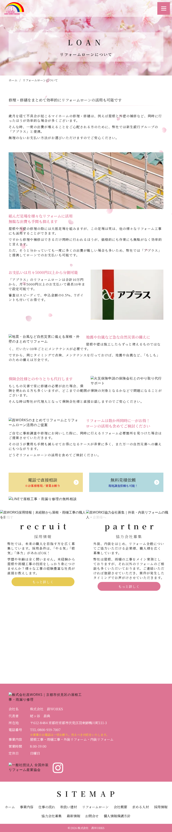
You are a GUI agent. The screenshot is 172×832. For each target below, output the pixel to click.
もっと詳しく (43, 581)
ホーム (13, 80)
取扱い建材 (68, 807)
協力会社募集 (52, 816)
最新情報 (73, 816)
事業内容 (26, 807)
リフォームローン (95, 807)
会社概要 (120, 807)
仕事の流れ (46, 807)
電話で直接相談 (42, 482)
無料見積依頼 (123, 482)
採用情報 (160, 807)
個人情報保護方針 (117, 816)
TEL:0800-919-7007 (45, 729)
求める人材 (140, 807)
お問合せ (92, 816)
